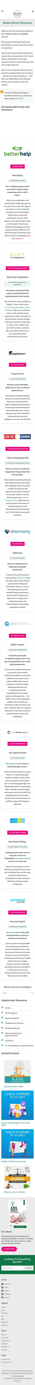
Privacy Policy (5, 1359)
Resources (4, 1322)
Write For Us (5, 1347)
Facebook (7, 1284)
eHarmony (18, 553)
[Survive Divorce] (17, 14)
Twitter (6, 1287)
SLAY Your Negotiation (17, 277)
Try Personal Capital (17, 912)
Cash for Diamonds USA (17, 458)
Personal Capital (17, 921)
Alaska (4, 993)
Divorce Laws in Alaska (14, 1192)
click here (19, 98)
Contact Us (4, 1338)
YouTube (6, 1291)
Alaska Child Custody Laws (13, 1161)
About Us (4, 1335)
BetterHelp (17, 175)
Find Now (28, 1268)
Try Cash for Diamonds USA (17, 449)
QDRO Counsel (17, 645)
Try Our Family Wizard (17, 744)
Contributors (5, 1341)
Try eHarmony (17, 544)
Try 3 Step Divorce (17, 365)
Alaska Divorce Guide (13, 1086)
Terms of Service (6, 1362)
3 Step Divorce (17, 374)
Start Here (4, 1325)
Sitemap (4, 1350)
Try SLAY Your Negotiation (17, 268)
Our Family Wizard (17, 753)
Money (3, 1307)
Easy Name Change (17, 842)
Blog (2, 1319)
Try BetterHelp (17, 166)
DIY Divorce (5, 1313)
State (3, 1310)
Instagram (7, 1294)
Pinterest (7, 1297)
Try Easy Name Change (17, 832)
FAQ (2, 1316)
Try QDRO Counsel (17, 636)
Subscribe (9, 1249)
